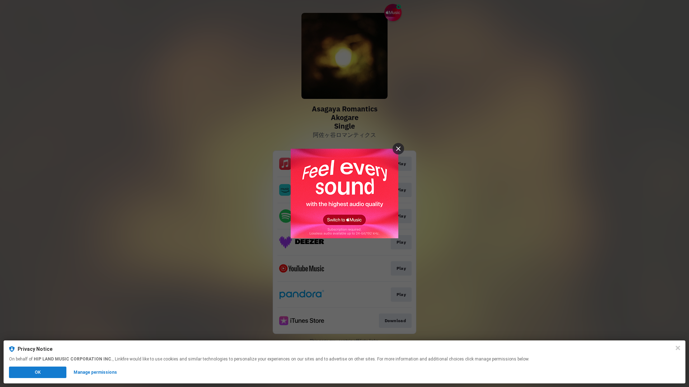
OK (38, 372)
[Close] (678, 348)
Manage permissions (95, 372)
